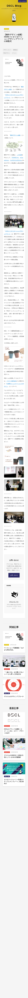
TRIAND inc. (15, 157)
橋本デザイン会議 (15, 135)
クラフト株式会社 (11, 381)
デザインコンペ (7, 50)
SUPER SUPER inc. (16, 160)
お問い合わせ (14, 575)
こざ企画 (19, 155)
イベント (14, 53)
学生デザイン (7, 53)
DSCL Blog (14, 5)
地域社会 (15, 50)
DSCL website (22, 1)
